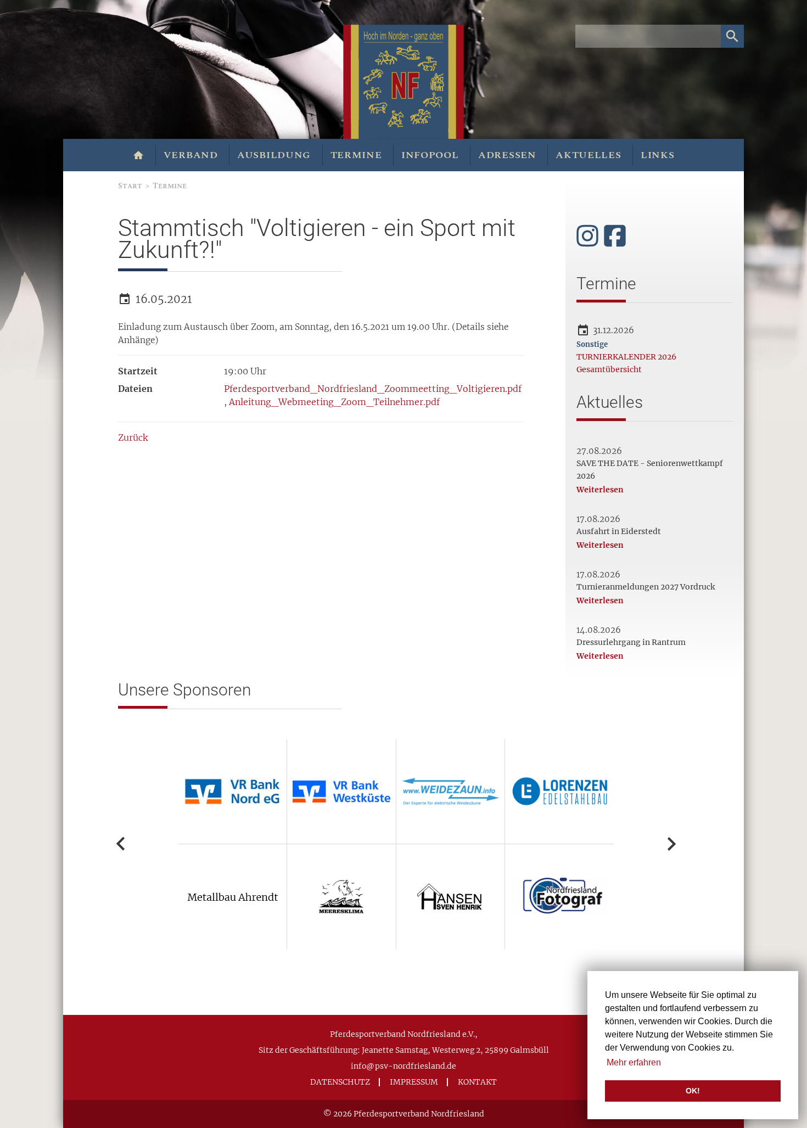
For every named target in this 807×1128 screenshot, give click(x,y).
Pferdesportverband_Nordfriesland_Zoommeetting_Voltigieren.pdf (373, 388)
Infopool (430, 155)
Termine (356, 155)
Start (130, 186)
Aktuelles (588, 155)
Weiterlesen (600, 490)
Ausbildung (274, 155)
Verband (191, 155)
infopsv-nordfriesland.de (403, 1066)
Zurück (133, 437)
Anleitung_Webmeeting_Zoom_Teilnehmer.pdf (334, 401)
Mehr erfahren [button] (634, 1062)
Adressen (507, 155)
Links (658, 155)
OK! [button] (693, 1090)
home (138, 155)
